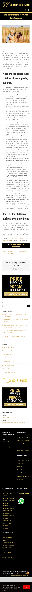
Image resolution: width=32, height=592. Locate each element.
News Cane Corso (7, 253)
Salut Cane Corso (7, 552)
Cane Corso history (8, 498)
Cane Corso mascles (23, 460)
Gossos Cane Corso (8, 557)
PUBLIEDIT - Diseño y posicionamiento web (16, 575)
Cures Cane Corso (7, 555)
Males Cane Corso (8, 361)
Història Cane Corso (8, 542)
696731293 (5, 417)
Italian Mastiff (7, 358)
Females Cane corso (9, 354)
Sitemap (23, 573)
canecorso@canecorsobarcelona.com (13, 422)
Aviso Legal (16, 573)
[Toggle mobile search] (25, 10)
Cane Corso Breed (7, 251)
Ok (26, 587)
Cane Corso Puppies (20, 251)
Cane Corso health (8, 508)
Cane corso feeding (8, 515)
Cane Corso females (23, 440)
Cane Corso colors (7, 513)
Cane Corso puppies (23, 450)
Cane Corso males (22, 437)
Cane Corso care (7, 510)
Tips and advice (8, 369)
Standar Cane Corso (8, 500)
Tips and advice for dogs (10, 372)
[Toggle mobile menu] (29, 10)
